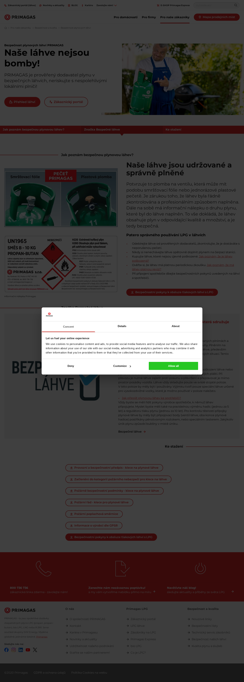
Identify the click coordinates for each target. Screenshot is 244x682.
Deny (71, 365)
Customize (120, 365)
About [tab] (176, 326)
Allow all (173, 365)
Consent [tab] (68, 326)
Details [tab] (122, 326)
